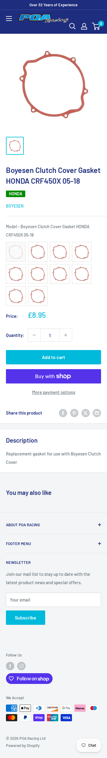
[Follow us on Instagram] (21, 666)
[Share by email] (97, 412)
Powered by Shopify (23, 745)
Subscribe (25, 617)
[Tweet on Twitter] (85, 412)
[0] (96, 26)
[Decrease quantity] (34, 335)
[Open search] (72, 26)
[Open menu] (9, 18)
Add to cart (53, 357)
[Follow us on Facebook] (10, 666)
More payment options (53, 392)
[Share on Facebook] (63, 412)
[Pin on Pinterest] (74, 412)
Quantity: (15, 335)
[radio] (16, 252)
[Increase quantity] (65, 335)
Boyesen (14, 205)
